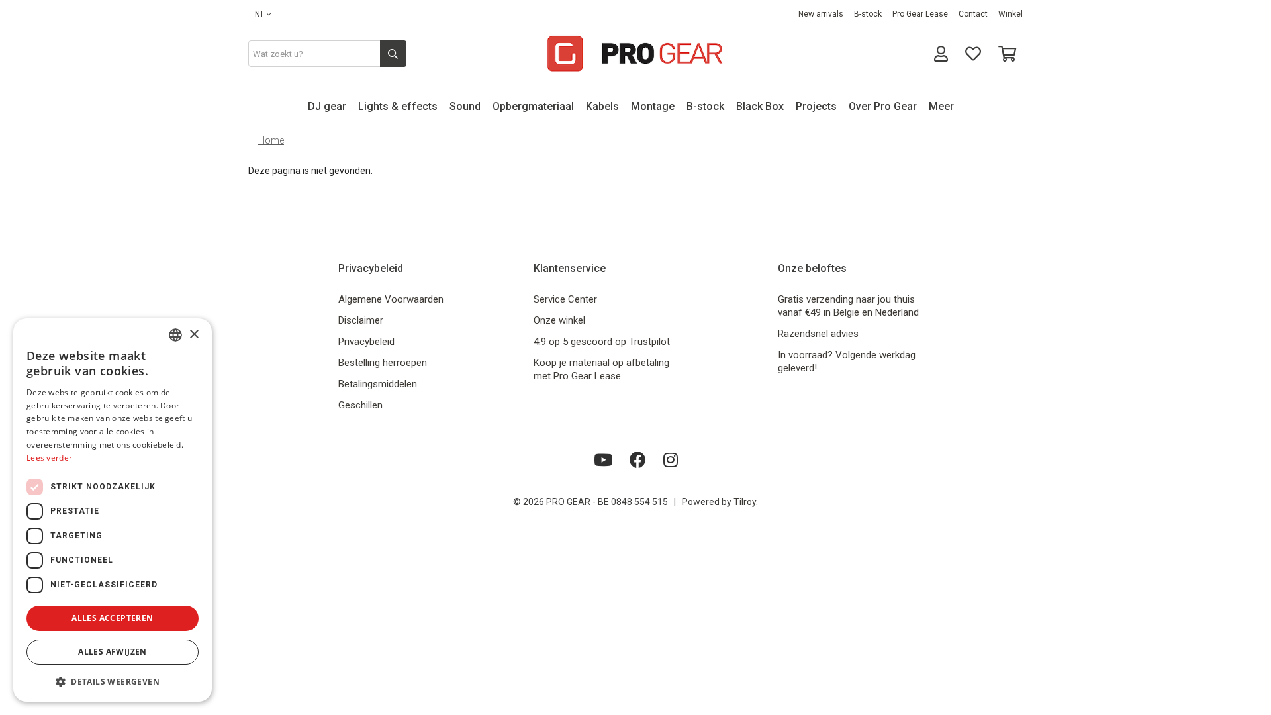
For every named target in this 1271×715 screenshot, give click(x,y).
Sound (465, 106)
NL (260, 14)
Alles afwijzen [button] (112, 651)
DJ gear (327, 106)
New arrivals (820, 14)
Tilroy (744, 502)
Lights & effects (398, 106)
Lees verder (49, 457)
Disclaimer (360, 320)
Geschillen (360, 405)
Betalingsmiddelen (377, 384)
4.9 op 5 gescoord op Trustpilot (602, 342)
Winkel (1010, 14)
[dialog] (112, 510)
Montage (653, 106)
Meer (941, 106)
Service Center (565, 299)
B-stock (868, 14)
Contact (973, 14)
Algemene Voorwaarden (391, 299)
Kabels (602, 106)
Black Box (760, 106)
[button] (112, 681)
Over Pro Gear (883, 106)
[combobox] (175, 335)
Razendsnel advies (818, 334)
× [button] (194, 335)
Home (271, 140)
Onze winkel (559, 320)
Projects (816, 106)
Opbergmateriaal (533, 106)
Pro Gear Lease (920, 14)
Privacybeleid (366, 342)
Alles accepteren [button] (112, 618)
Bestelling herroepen (382, 363)
